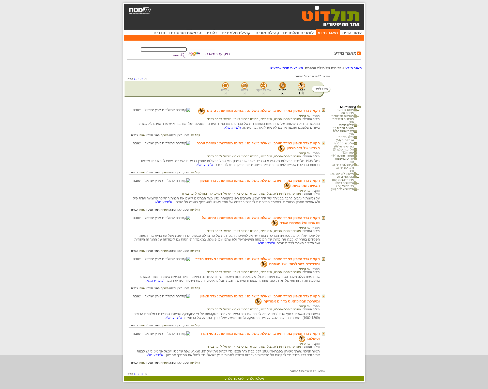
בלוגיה (211, 33)
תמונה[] (282, 91)
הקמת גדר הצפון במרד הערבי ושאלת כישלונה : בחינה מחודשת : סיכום (263, 111)
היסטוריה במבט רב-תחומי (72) (344, 184)
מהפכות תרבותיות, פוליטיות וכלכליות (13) (342, 119)
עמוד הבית (352, 33)
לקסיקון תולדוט (233, 378)
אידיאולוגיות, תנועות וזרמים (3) (343, 127)
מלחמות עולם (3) (343, 149)
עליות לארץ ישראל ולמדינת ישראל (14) (343, 167)
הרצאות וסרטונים (185, 33)
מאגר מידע (328, 33)
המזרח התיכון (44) (342, 155)
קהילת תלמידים (236, 33)
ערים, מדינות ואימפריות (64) (345, 139)
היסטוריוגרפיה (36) (342, 189)
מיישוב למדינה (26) (342, 173)
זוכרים (159, 33)
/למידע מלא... (231, 127)
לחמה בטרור (214, 119)
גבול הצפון (266, 119)
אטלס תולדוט (255, 378)
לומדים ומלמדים (298, 33)
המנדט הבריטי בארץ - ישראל (240, 119)
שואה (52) (348, 152)
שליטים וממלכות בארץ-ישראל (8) (344, 145)
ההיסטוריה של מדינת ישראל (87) (343, 178)
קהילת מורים (267, 33)
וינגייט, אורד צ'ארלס (210, 193)
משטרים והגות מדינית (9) (345, 111)
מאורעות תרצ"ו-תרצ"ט (287, 119)
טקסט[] (302, 91)
